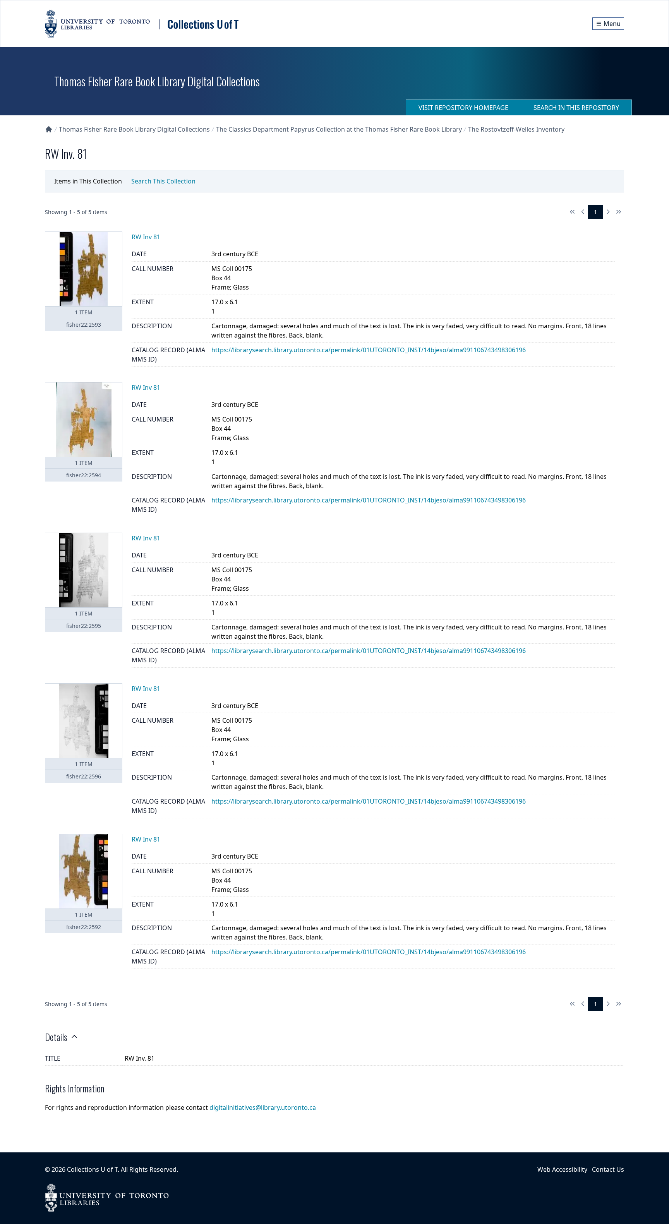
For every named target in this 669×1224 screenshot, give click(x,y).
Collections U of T (92, 1169)
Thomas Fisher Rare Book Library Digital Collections (134, 129)
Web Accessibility (562, 1169)
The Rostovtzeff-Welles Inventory (516, 129)
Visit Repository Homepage (463, 107)
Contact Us (608, 1169)
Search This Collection (163, 181)
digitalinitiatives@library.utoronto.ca (262, 1107)
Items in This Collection (88, 181)
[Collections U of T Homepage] (49, 129)
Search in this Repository (576, 107)
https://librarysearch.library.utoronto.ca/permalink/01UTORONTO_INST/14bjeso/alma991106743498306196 (368, 350)
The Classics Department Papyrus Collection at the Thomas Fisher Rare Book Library (339, 129)
